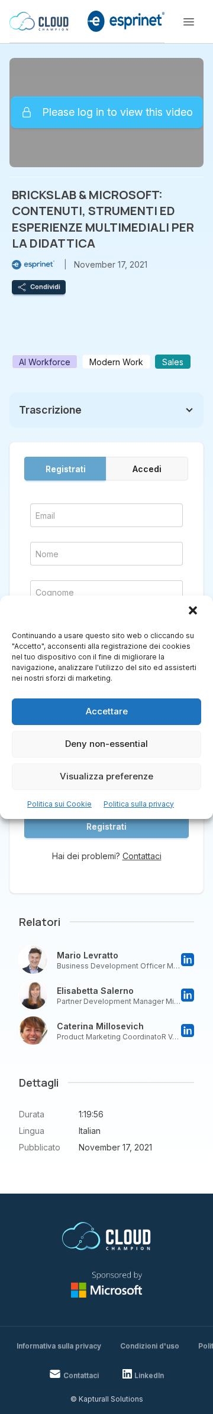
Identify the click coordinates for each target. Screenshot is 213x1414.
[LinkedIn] (187, 959)
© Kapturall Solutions (106, 1399)
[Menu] (189, 22)
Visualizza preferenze (106, 776)
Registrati (66, 469)
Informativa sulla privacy (59, 1345)
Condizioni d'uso (149, 1345)
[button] (194, 611)
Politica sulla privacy (139, 803)
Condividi (45, 286)
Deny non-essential (106, 743)
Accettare (107, 711)
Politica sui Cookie (59, 803)
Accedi (147, 469)
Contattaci (142, 856)
